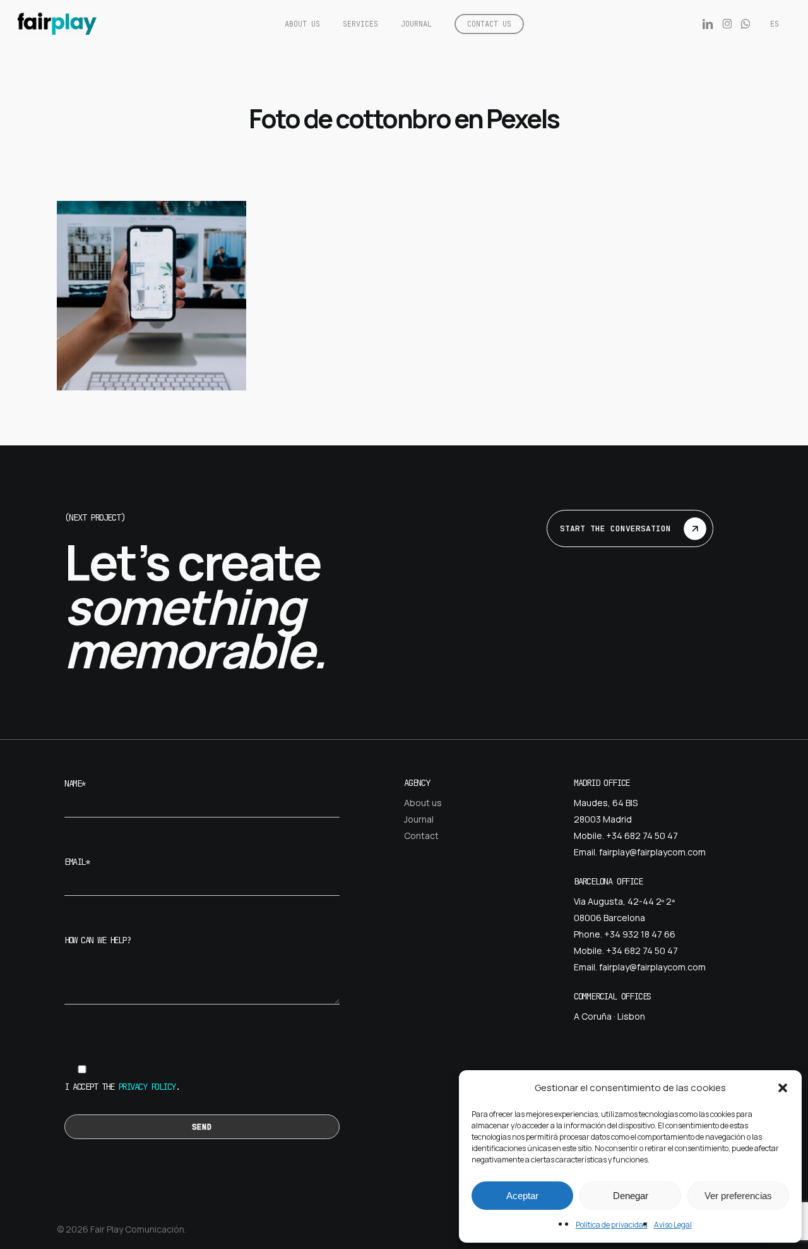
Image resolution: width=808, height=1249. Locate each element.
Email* (76, 861)
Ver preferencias (738, 1195)
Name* (74, 783)
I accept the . (121, 1086)
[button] (782, 1088)
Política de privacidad (612, 1224)
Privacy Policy (146, 1086)
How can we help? (97, 940)
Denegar (630, 1195)
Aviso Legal (673, 1224)
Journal (419, 819)
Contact (421, 836)
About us (423, 803)
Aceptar (522, 1195)
